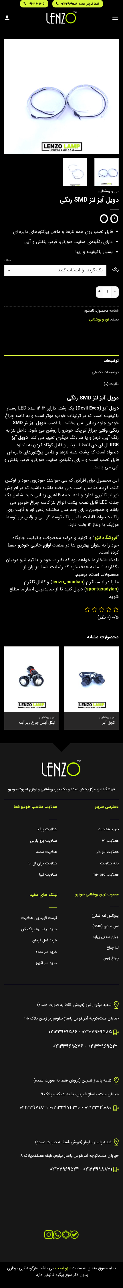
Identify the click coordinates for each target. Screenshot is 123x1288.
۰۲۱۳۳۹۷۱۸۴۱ (34, 1108)
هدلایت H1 (110, 841)
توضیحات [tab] (111, 361)
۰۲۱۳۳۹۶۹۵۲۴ (64, 1169)
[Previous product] (104, 218)
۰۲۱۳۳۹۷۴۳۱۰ (65, 1108)
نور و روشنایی (108, 191)
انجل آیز (108, 722)
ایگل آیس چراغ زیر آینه (37, 722)
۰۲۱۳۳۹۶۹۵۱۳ (102, 1046)
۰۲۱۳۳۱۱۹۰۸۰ (98, 1108)
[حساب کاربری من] (7, 17)
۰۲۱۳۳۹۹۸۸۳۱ (97, 1169)
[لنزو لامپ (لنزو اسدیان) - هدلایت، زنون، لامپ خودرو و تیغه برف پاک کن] (61, 17)
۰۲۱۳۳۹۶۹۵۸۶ (63, 1032)
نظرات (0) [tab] (111, 384)
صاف (7, 260)
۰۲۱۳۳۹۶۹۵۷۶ (68, 1046)
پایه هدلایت (109, 863)
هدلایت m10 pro (106, 875)
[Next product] (114, 218)
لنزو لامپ (62, 1268)
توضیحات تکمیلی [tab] (105, 372)
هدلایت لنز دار (107, 852)
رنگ (115, 270)
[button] (115, 18)
